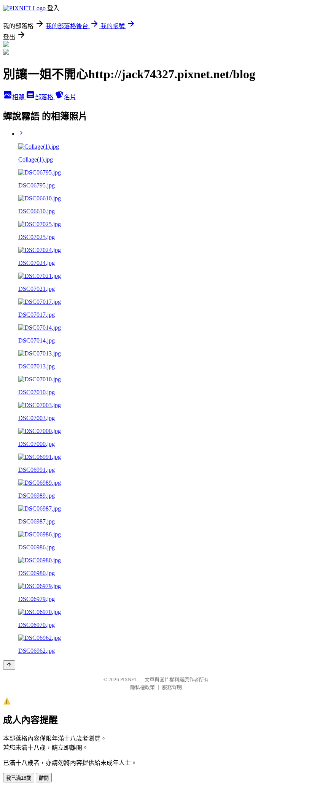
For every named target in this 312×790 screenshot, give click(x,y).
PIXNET (128, 679)
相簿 (19, 97)
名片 (70, 97)
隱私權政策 (142, 687)
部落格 (45, 97)
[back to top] (9, 665)
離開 (44, 778)
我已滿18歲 (18, 778)
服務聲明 (172, 687)
